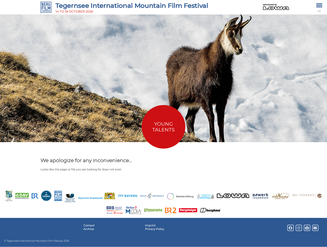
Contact (89, 225)
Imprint (150, 225)
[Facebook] (290, 228)
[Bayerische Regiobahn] (114, 211)
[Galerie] (307, 228)
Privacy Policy (154, 229)
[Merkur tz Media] (133, 211)
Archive (88, 229)
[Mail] (315, 228)
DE (319, 11)
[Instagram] (299, 228)
